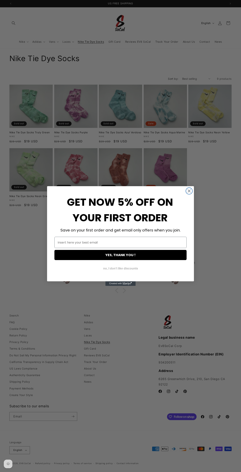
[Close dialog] (189, 191)
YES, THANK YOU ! (120, 255)
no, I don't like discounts (120, 268)
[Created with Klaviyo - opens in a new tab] (120, 283)
